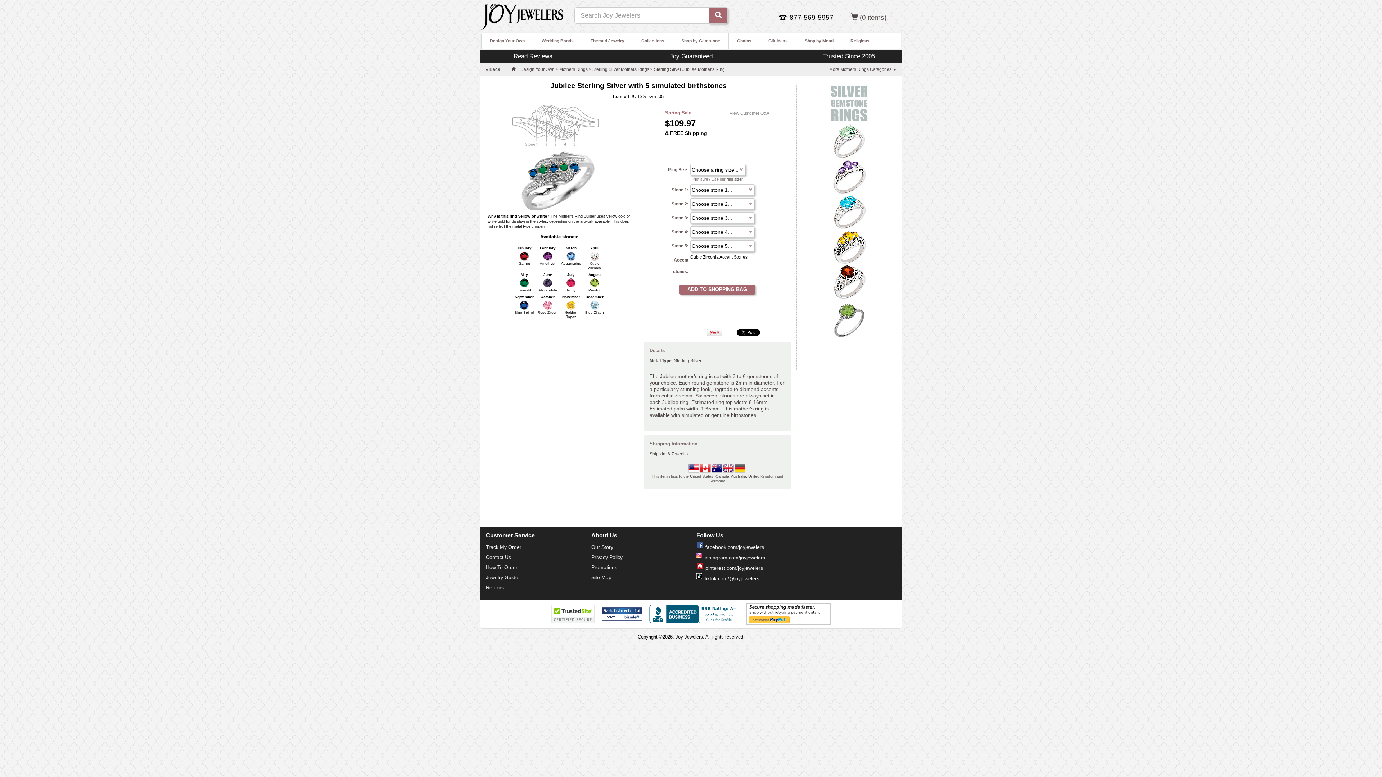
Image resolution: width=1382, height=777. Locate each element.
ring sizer (734, 179)
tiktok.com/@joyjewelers (732, 578)
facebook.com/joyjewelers (734, 547)
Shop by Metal (819, 41)
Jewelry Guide (502, 577)
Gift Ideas (778, 41)
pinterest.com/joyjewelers (734, 568)
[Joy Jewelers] (522, 15)
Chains (744, 41)
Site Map (601, 577)
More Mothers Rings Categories (861, 69)
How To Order (502, 567)
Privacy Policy (607, 557)
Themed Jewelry (607, 41)
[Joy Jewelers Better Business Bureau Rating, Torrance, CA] (694, 614)
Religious (860, 41)
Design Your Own (507, 41)
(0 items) (873, 17)
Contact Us (498, 557)
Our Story (602, 547)
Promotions (604, 567)
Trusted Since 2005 (849, 56)
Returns (495, 587)
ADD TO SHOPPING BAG (717, 289)
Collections (652, 41)
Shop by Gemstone (700, 41)
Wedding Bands (558, 41)
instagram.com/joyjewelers (735, 557)
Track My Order (503, 547)
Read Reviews (533, 56)
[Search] (718, 15)
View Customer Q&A (749, 113)
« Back (493, 69)
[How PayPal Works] (788, 613)
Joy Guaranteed (691, 56)
